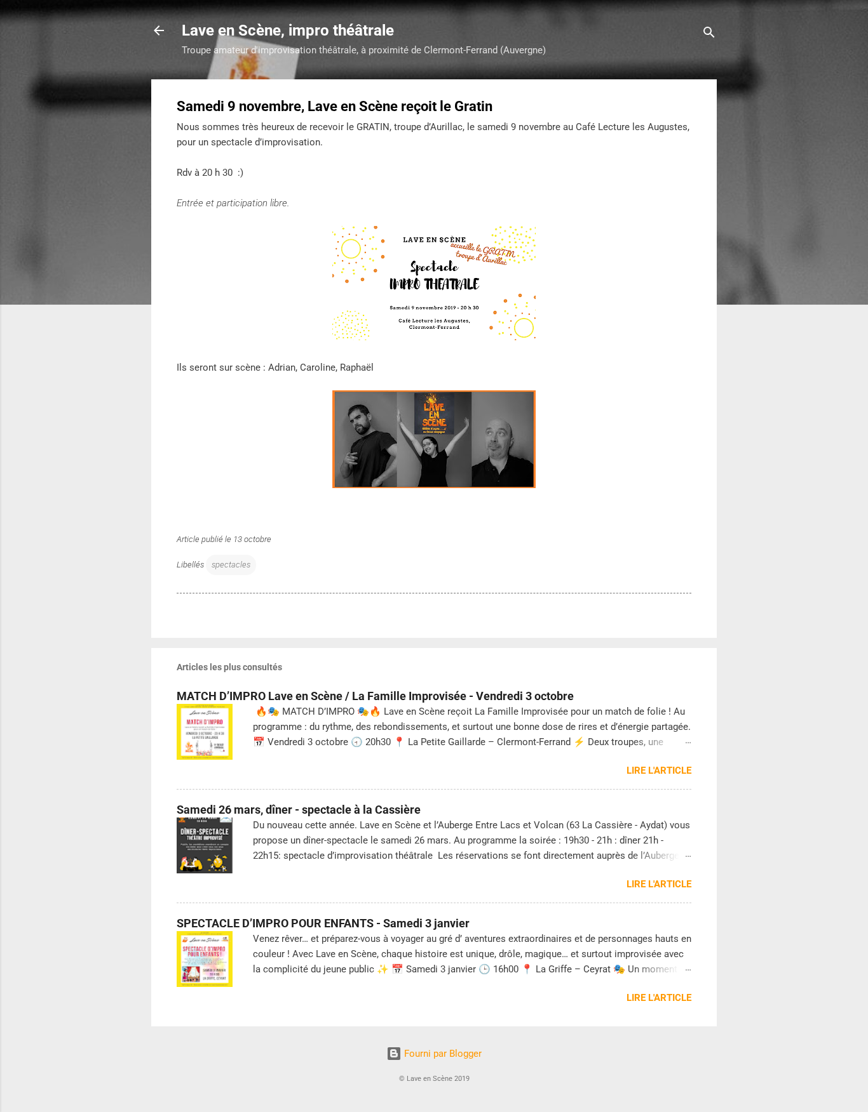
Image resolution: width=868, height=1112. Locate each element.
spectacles (231, 564)
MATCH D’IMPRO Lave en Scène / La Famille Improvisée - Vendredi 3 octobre (375, 696)
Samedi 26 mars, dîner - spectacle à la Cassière (299, 809)
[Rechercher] (709, 34)
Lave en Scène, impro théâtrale (288, 30)
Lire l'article (659, 770)
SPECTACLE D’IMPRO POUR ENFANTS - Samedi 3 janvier (323, 923)
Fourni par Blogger (442, 1053)
